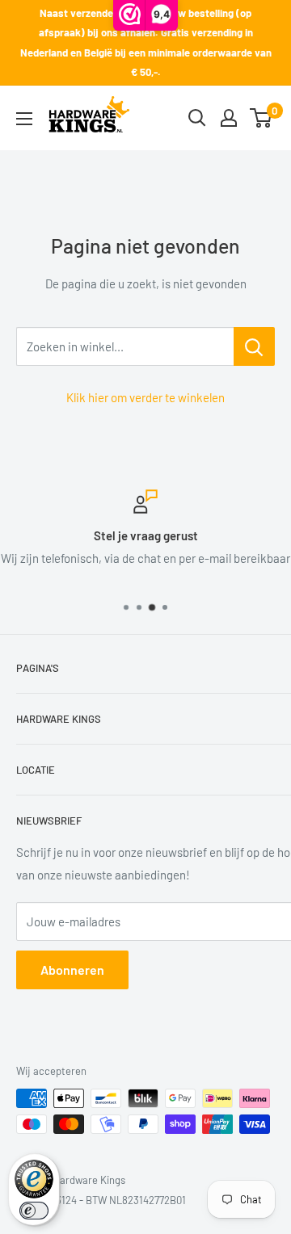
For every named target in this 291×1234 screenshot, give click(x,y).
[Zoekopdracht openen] (197, 118)
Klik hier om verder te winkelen (145, 397)
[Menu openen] (24, 118)
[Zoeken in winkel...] (254, 346)
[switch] (33, 1210)
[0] (261, 118)
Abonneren (72, 969)
